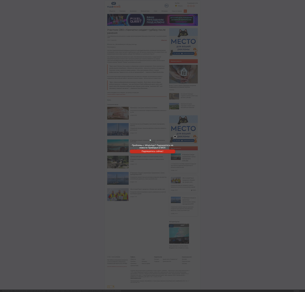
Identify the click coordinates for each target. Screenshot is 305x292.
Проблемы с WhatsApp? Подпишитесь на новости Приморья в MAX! (152, 146)
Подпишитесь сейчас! (152, 151)
